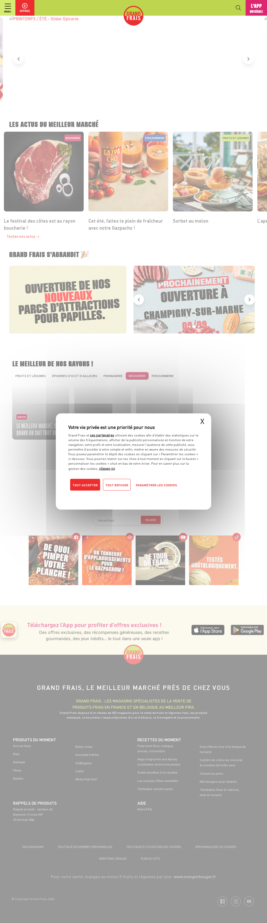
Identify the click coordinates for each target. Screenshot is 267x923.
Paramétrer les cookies (156, 485)
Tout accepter (85, 485)
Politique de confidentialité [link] (104, 495)
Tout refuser (116, 485)
